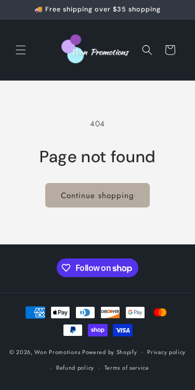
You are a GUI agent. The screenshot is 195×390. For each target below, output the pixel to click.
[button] (20, 49)
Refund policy (75, 367)
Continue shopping (97, 195)
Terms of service (127, 367)
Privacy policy (166, 352)
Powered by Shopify (109, 351)
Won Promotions (57, 351)
